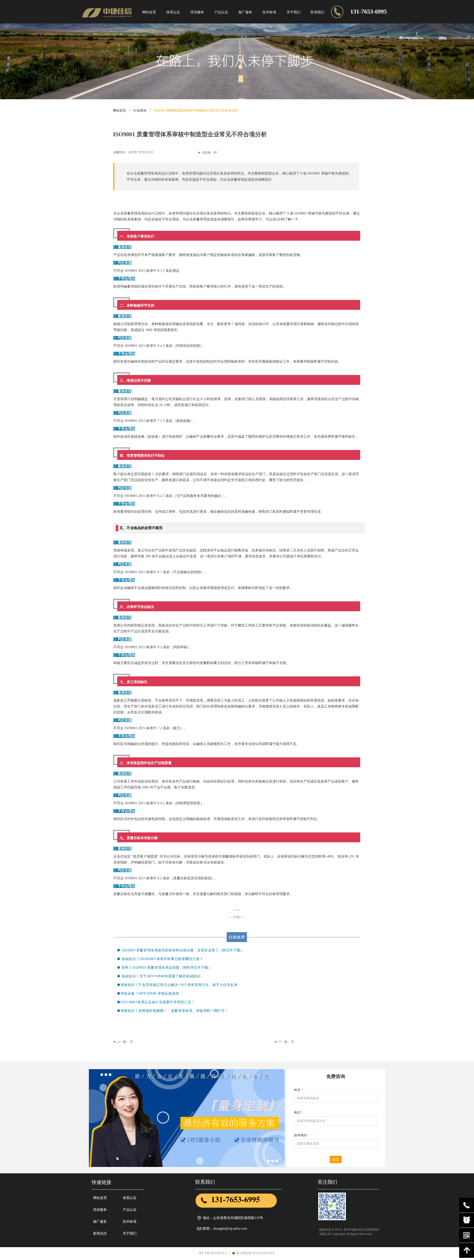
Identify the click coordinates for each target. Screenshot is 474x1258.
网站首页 (119, 110)
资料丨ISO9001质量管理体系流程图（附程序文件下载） (166, 967)
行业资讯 (140, 110)
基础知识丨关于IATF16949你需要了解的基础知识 (160, 976)
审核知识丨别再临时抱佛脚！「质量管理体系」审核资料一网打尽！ (174, 1010)
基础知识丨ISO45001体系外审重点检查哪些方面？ (162, 958)
